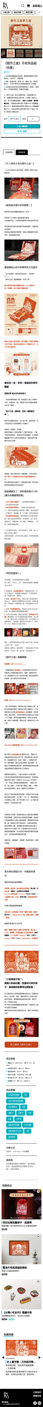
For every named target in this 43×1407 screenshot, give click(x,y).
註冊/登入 (37, 6)
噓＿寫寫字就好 (28, 915)
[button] (21, 32)
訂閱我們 (37, 1392)
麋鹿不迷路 (13, 930)
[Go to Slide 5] (38, 53)
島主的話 (17, 12)
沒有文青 (7, 912)
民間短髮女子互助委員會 (24, 932)
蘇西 (35, 912)
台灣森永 (35, 938)
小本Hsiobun (17, 915)
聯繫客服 (37, 1396)
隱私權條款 (5, 1402)
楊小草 (33, 930)
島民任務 (29, 12)
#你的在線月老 (16, 754)
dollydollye (26, 938)
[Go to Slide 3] (19, 53)
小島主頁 (6, 12)
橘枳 (5, 930)
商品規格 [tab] (9, 152)
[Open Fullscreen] (40, 46)
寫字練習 (15, 912)
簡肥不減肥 (28, 912)
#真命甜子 (17, 670)
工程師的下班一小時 (11, 897)
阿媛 (12, 938)
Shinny (22, 935)
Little (6, 932)
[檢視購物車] (28, 6)
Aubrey (7, 938)
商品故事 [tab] (21, 152)
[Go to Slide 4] (29, 53)
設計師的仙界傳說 (23, 888)
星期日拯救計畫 (23, 930)
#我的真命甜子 (20, 712)
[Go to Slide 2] (10, 53)
